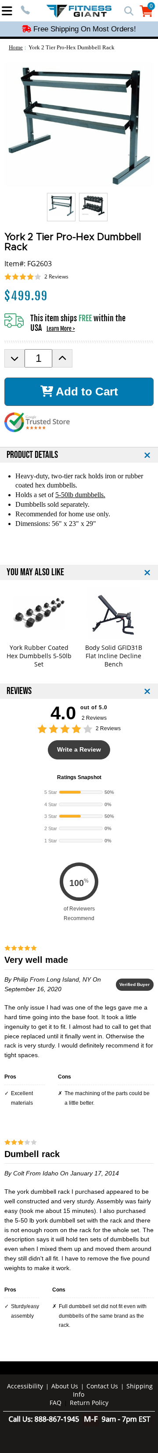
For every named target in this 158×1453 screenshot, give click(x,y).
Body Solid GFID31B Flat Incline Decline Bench (113, 655)
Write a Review (79, 749)
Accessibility (25, 1386)
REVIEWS (19, 691)
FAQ (55, 1402)
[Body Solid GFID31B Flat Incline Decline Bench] (113, 612)
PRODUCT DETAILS (32, 455)
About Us (64, 1386)
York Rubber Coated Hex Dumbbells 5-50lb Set (39, 655)
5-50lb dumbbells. (80, 494)
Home (16, 47)
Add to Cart (85, 391)
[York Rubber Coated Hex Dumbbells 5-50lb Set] (38, 612)
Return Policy (89, 1402)
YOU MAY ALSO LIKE (35, 572)
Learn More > (61, 328)
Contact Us (102, 1386)
